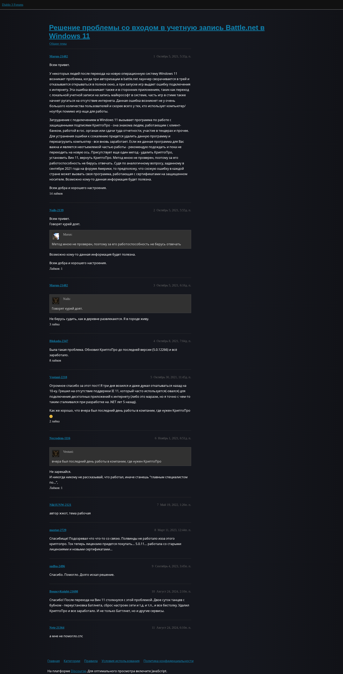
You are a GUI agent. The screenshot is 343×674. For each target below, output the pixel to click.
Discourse (78, 671)
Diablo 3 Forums (12, 4)
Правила (91, 661)
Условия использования (121, 661)
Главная (53, 661)
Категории (72, 661)
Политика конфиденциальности (169, 661)
